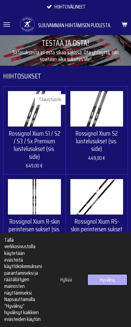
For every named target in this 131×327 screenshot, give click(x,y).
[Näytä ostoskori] (124, 24)
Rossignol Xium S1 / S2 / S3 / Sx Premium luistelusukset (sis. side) (34, 145)
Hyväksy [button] (107, 280)
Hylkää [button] (66, 280)
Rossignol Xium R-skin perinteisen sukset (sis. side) (34, 229)
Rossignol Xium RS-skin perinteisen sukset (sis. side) (96, 229)
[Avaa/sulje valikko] (6, 24)
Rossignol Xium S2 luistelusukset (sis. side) (96, 141)
